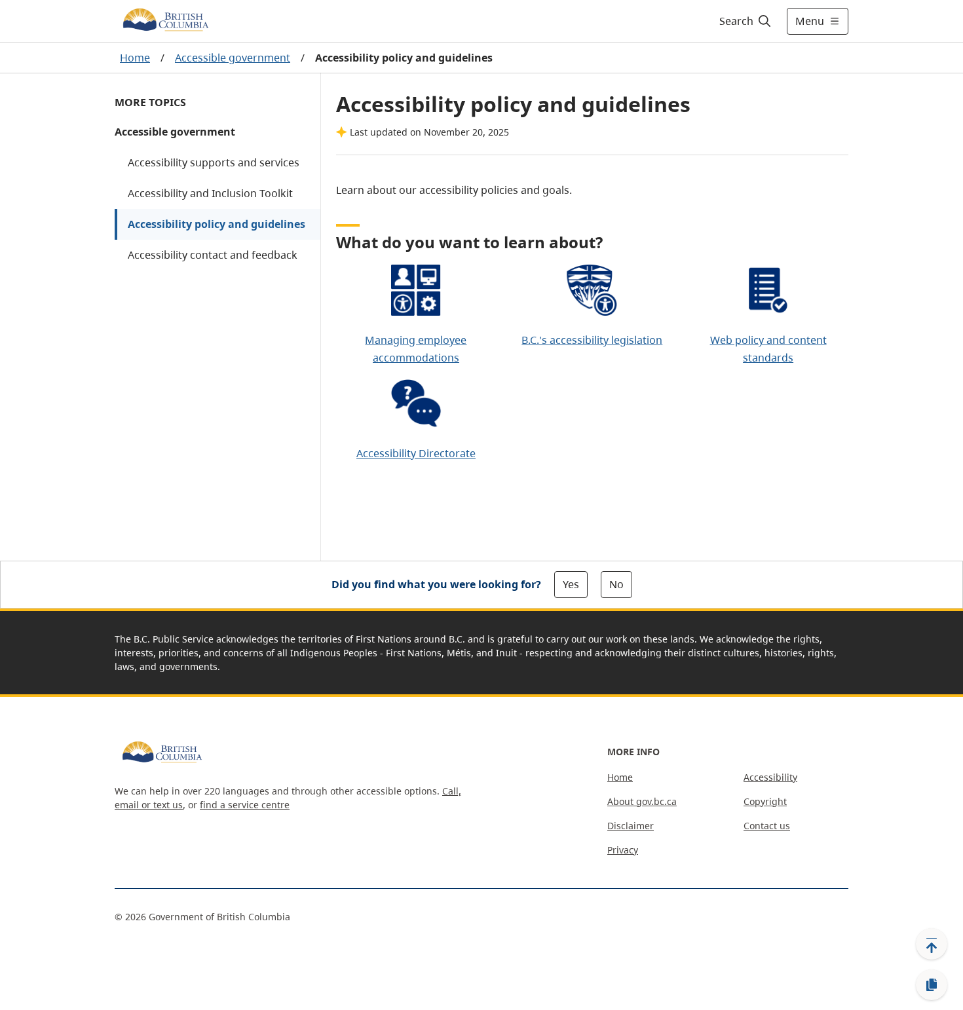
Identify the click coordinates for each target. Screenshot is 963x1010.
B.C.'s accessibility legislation (591, 340)
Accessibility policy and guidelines (216, 224)
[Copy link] (931, 985)
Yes (571, 584)
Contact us (767, 825)
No (616, 584)
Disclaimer (630, 825)
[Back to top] (931, 944)
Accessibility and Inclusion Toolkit (210, 193)
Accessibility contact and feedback (212, 255)
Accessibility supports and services (213, 162)
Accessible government (232, 57)
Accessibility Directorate (416, 453)
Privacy (622, 850)
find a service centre (245, 804)
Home (135, 57)
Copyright (765, 801)
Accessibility (770, 777)
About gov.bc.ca (642, 801)
